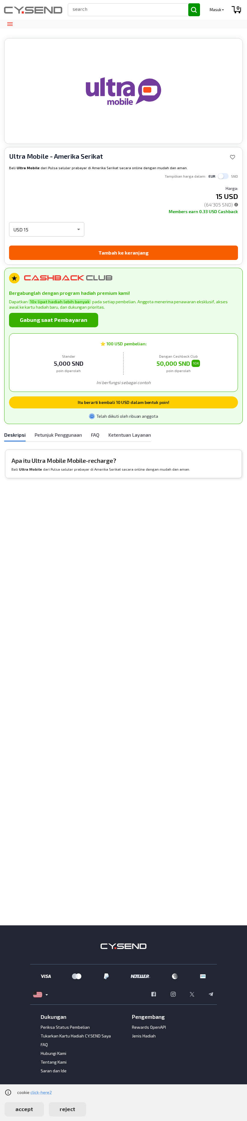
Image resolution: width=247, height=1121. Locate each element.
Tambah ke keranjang (123, 252)
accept (24, 1109)
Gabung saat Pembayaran (53, 319)
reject (67, 1109)
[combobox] (125, 9)
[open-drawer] (10, 24)
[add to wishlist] (232, 157)
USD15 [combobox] (20, 229)
